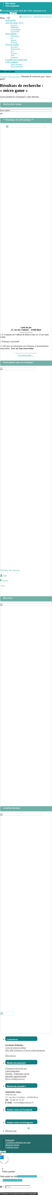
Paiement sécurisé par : (16, 1070)
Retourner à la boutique (27, 1176)
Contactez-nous (11, 1147)
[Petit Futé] (11, 1131)
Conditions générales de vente (18, 1142)
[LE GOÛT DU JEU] (7, 1013)
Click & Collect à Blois (15, 1048)
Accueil (3, 76)
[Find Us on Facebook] (11, 13)
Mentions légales (12, 1145)
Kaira (18, 1135)
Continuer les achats (12, 1180)
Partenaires (10, 1140)
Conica (10, 1135)
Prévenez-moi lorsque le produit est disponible (19, 1194)
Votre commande (12, 6)
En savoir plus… (26, 355)
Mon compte (10, 3)
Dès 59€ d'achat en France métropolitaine (25, 1050)
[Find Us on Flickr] (16, 13)
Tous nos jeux (14, 76)
